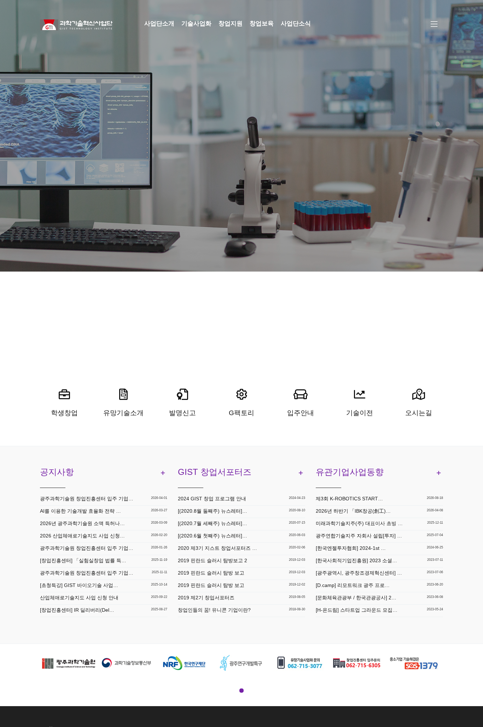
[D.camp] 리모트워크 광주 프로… (353, 585)
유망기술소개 (123, 413)
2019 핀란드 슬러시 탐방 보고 (211, 573)
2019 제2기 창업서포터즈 (206, 597)
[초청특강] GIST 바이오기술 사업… (79, 585)
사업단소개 (159, 23)
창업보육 (262, 23)
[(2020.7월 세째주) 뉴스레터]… (212, 523)
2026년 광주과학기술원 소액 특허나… (82, 523)
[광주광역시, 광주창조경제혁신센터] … (359, 573)
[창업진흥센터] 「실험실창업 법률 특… (83, 560)
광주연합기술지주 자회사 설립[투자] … (359, 536)
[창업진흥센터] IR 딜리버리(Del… (77, 610)
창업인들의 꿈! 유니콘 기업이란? (214, 610)
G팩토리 (241, 413)
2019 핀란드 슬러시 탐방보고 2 (212, 560)
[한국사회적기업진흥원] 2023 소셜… (356, 560)
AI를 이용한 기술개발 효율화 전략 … (80, 511)
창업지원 (231, 23)
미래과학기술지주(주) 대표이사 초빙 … (359, 523)
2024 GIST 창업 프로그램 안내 (212, 498)
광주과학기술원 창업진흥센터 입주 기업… (86, 498)
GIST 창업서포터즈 (214, 472)
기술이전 (359, 413)
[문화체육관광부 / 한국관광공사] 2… (356, 597)
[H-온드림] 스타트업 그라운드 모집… (356, 610)
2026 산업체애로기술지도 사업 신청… (82, 536)
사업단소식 (296, 23)
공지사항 (57, 472)
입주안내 (300, 413)
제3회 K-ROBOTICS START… (349, 498)
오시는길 (418, 413)
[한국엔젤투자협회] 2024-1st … (351, 548)
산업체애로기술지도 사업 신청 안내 (79, 597)
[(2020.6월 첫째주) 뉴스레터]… (212, 536)
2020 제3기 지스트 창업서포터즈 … (217, 548)
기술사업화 (196, 23)
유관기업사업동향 (350, 472)
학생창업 (64, 413)
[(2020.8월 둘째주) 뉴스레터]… (212, 511)
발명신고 (182, 413)
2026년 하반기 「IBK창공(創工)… (353, 511)
